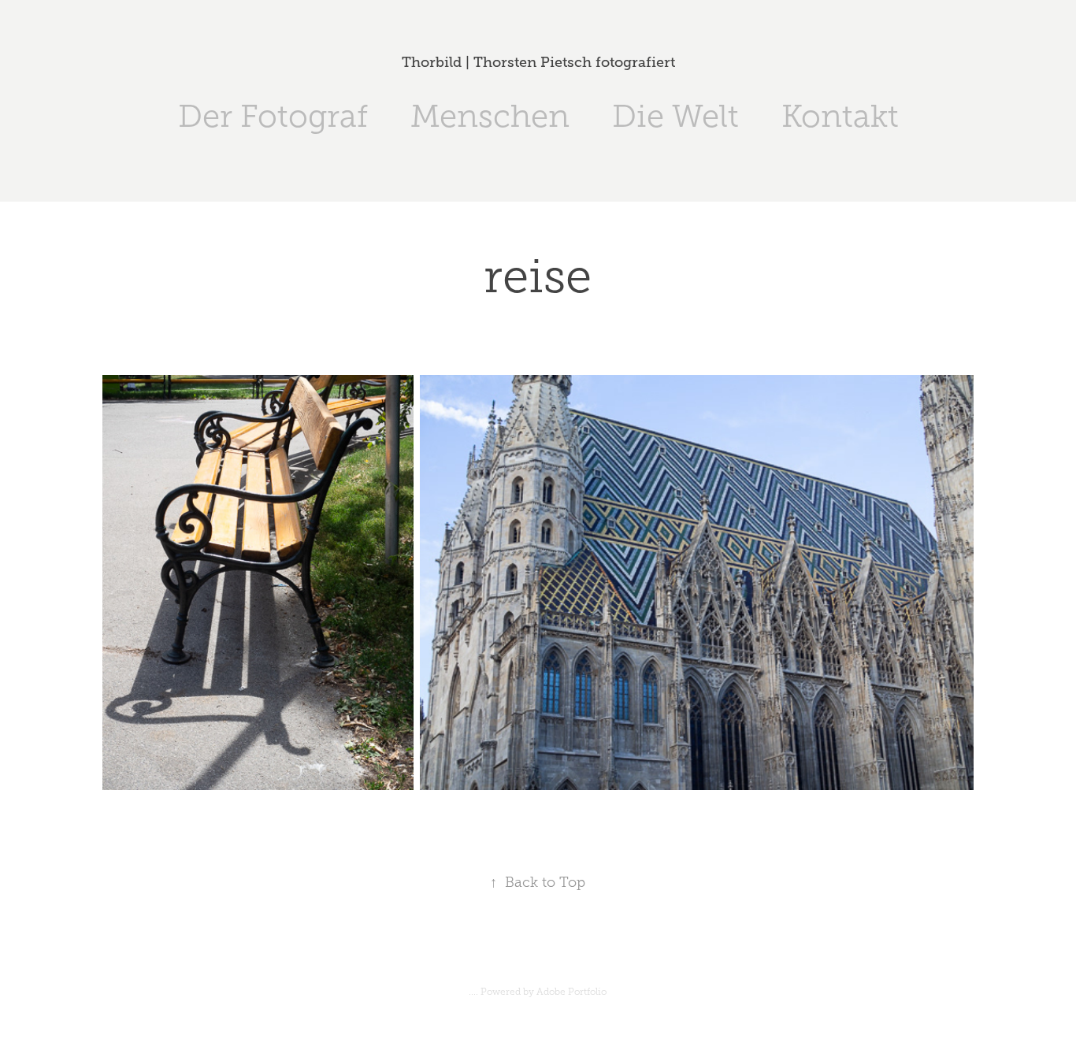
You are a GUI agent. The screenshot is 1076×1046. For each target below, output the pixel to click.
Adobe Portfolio (571, 991)
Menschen (490, 116)
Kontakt (840, 116)
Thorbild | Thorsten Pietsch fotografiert (538, 62)
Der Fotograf (273, 116)
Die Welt (675, 116)
